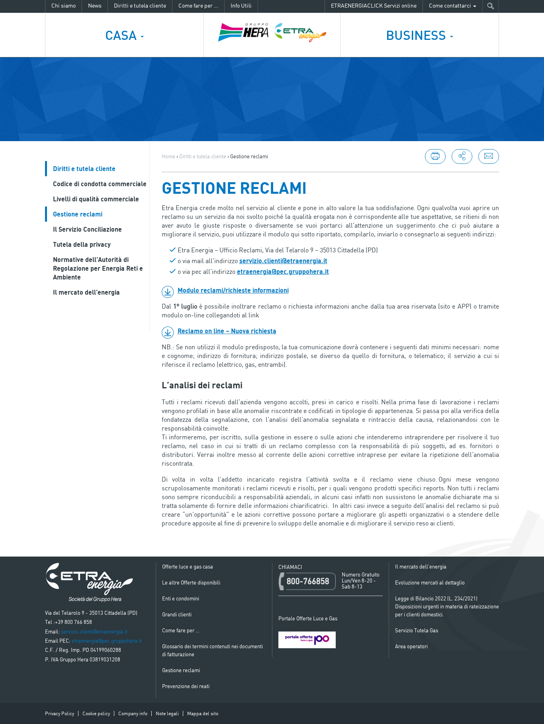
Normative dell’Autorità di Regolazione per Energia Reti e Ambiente (98, 268)
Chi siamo (63, 5)
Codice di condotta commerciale (100, 184)
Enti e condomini (180, 598)
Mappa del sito (202, 713)
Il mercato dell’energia (86, 292)
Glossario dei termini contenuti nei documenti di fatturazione (212, 650)
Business (417, 35)
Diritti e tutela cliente (140, 5)
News (95, 5)
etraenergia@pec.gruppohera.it (283, 271)
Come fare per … (198, 5)
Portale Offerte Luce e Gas (307, 618)
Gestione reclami (77, 214)
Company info (132, 713)
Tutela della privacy (82, 244)
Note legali (167, 713)
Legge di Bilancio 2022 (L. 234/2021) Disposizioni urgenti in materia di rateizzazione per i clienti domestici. (447, 606)
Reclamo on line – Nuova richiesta (227, 331)
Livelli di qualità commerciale (96, 199)
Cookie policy (96, 713)
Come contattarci (450, 5)
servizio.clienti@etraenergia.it (283, 261)
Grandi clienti (177, 614)
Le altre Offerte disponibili (191, 582)
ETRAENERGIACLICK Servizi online (374, 5)
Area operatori (411, 646)
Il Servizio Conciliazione (87, 229)
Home (168, 156)
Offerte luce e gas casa (187, 566)
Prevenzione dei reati (185, 686)
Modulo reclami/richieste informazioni (233, 290)
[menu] (462, 156)
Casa (122, 35)
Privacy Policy (59, 713)
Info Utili (241, 5)
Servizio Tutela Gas (416, 630)
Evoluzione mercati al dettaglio (430, 582)
